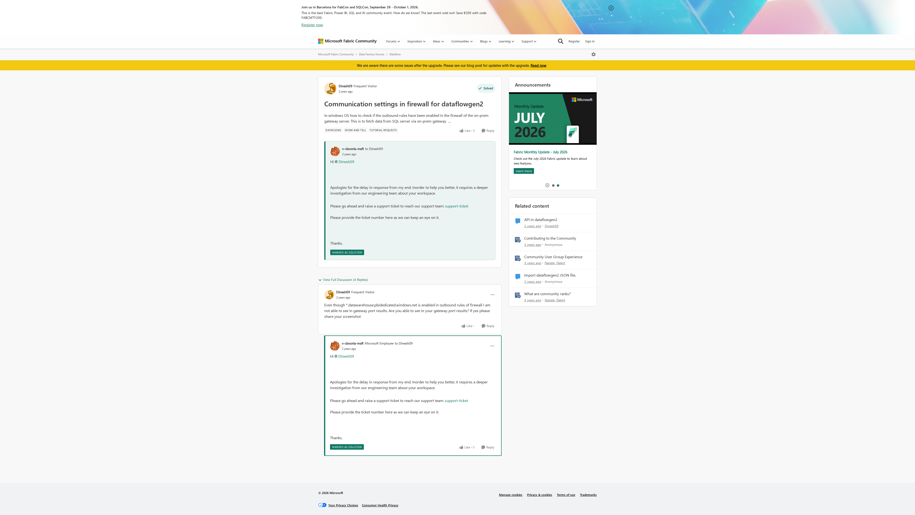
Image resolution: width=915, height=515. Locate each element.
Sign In (590, 41)
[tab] (553, 185)
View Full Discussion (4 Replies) (345, 279)
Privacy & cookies (539, 495)
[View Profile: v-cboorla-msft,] (335, 151)
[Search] (561, 41)
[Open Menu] (593, 54)
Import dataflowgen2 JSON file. (550, 275)
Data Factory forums (371, 54)
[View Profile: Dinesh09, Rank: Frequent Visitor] (330, 88)
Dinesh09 (345, 86)
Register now (312, 24)
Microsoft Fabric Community (336, 54)
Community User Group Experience (553, 256)
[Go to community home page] (347, 41)
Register (574, 41)
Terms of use (566, 495)
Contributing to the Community (550, 238)
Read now (538, 65)
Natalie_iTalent (555, 263)
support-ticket (456, 205)
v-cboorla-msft (353, 148)
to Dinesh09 (374, 148)
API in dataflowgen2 (540, 219)
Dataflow (395, 54)
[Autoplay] (547, 185)
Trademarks (588, 495)
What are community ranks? (547, 293)
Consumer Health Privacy (380, 505)
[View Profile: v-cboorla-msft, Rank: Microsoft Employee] (335, 346)
